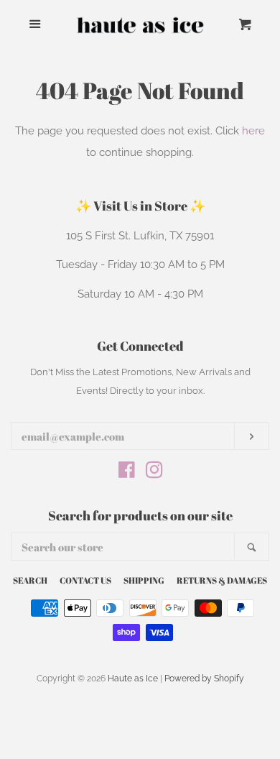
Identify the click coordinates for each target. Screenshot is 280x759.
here (253, 130)
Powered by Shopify (204, 678)
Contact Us (85, 580)
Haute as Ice (133, 678)
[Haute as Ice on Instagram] (154, 472)
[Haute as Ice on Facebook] (127, 472)
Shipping (143, 580)
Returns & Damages (222, 580)
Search (30, 580)
